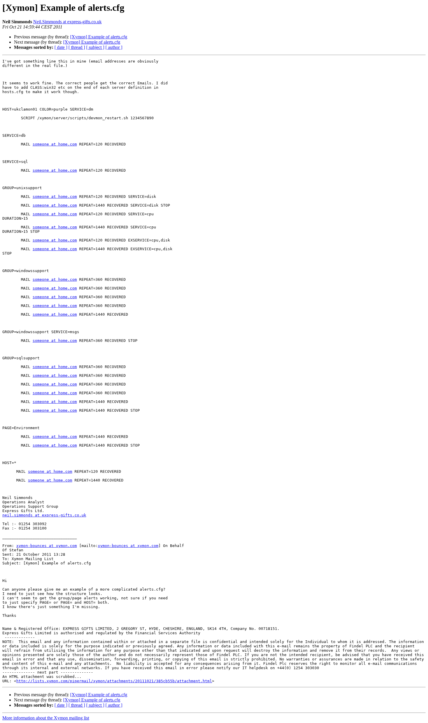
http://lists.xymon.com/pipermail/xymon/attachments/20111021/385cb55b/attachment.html (114, 681)
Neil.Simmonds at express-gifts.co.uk (67, 21)
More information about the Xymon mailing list (45, 717)
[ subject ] (95, 47)
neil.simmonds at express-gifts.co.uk (44, 515)
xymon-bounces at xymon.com (46, 545)
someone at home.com (55, 144)
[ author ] (113, 47)
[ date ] (60, 47)
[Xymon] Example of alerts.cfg (98, 36)
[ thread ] (76, 47)
